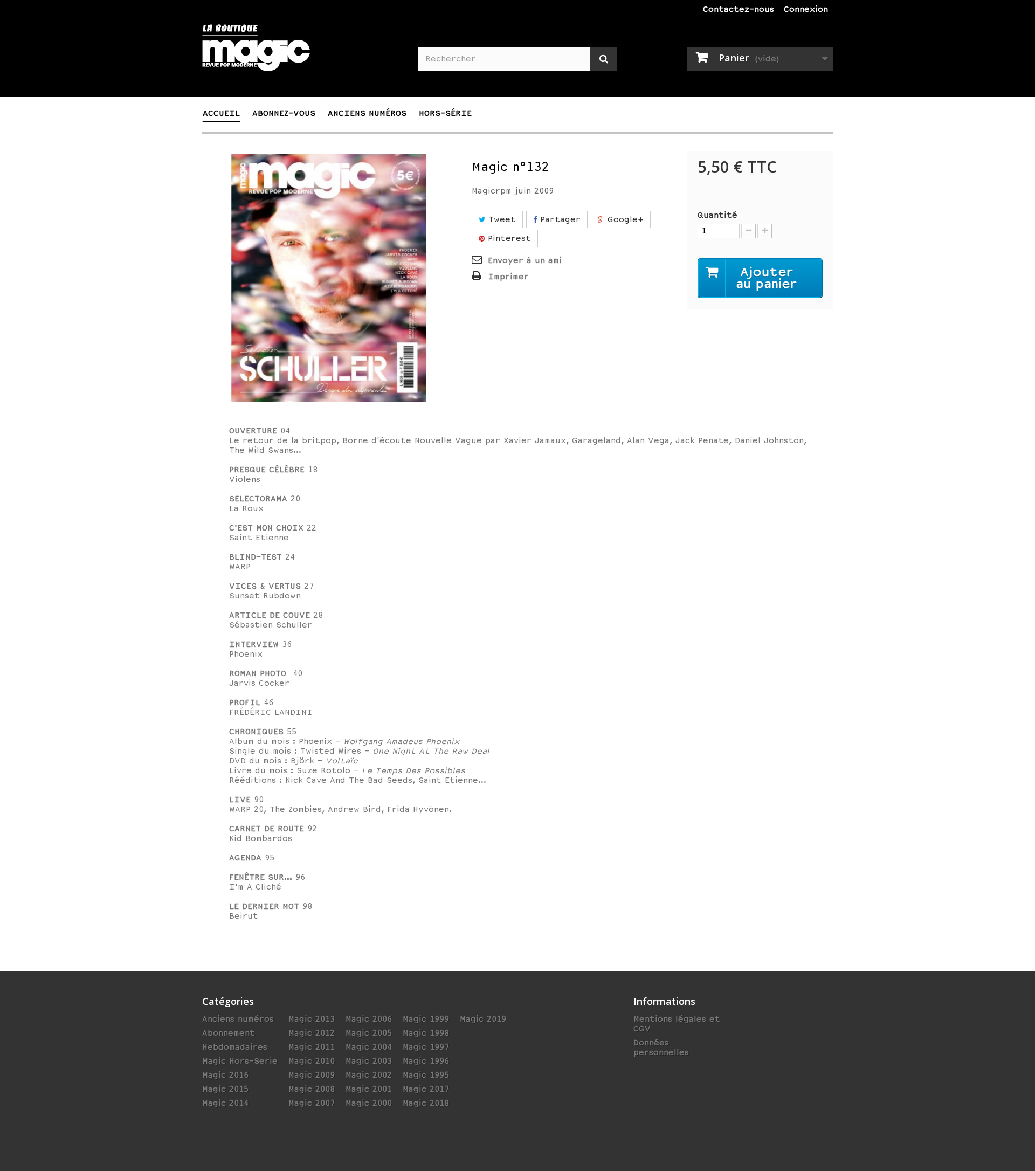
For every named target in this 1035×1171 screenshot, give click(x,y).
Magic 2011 (311, 1047)
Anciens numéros (238, 1019)
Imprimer (508, 276)
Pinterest (508, 238)
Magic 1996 (426, 1061)
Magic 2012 (311, 1033)
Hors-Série (445, 113)
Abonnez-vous (283, 113)
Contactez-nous (738, 9)
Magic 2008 (311, 1089)
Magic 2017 (426, 1089)
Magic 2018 (426, 1103)
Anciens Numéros (367, 113)
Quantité (717, 215)
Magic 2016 (225, 1075)
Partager (559, 219)
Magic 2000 (369, 1103)
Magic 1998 (426, 1033)
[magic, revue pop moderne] (302, 54)
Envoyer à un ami (525, 260)
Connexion (806, 9)
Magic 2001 (369, 1089)
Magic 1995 (426, 1075)
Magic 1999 (426, 1019)
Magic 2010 (311, 1061)
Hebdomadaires (234, 1047)
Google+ (624, 219)
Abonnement (228, 1033)
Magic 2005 (369, 1033)
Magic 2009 (311, 1075)
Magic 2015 (225, 1089)
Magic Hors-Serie (240, 1061)
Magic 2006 (369, 1019)
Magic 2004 (369, 1047)
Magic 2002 (369, 1075)
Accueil (221, 113)
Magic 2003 (369, 1061)
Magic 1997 (426, 1047)
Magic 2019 (483, 1019)
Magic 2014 (225, 1103)
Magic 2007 (311, 1103)
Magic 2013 (311, 1019)
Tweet (500, 219)
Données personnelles (661, 1047)
